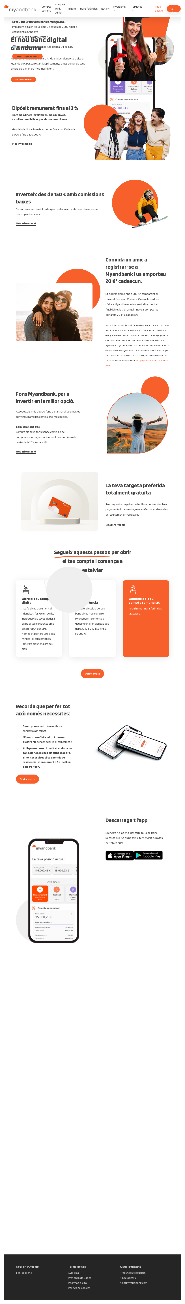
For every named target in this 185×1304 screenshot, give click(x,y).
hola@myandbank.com (146, 360)
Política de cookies (79, 1288)
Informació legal (77, 1283)
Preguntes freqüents (133, 1272)
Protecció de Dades (79, 1277)
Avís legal (73, 1272)
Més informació (22, 143)
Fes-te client (24, 1272)
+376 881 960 (128, 1277)
